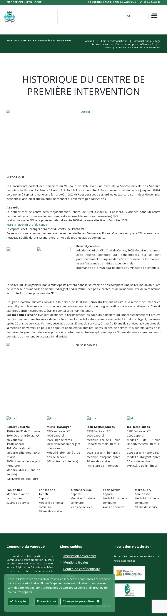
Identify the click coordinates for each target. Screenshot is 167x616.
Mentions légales (76, 562)
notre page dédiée (124, 560)
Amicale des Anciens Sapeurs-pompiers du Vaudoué (122, 44)
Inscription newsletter (79, 556)
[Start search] (128, 16)
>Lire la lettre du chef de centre (27, 225)
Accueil (89, 40)
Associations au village (147, 40)
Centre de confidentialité (81, 569)
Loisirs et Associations (114, 40)
